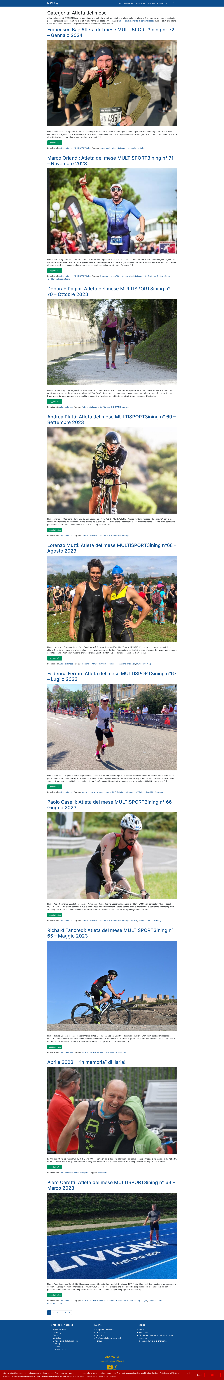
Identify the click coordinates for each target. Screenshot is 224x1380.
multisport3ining (143, 664)
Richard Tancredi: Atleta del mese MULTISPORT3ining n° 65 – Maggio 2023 (110, 933)
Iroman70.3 (114, 276)
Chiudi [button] (199, 1375)
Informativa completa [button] (107, 1376)
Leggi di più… (55, 142)
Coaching (151, 3)
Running (56, 1343)
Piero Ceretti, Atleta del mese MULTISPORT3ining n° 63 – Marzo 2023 (111, 1185)
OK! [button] (212, 1375)
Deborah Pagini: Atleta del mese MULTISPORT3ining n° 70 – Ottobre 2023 (108, 291)
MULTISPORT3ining (82, 148)
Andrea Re (128, 3)
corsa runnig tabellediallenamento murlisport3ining (122, 148)
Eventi (160, 3)
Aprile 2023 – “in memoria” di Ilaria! (86, 1062)
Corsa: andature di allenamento (153, 1341)
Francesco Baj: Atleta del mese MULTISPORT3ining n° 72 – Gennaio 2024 (110, 32)
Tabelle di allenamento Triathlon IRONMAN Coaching (105, 407)
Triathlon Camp (163, 276)
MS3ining (52, 3)
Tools (167, 3)
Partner (99, 1341)
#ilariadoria (102, 1172)
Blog (120, 3)
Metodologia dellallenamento (65, 1341)
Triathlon (152, 276)
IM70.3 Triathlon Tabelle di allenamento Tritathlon (113, 664)
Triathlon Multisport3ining (58, 279)
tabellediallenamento (138, 276)
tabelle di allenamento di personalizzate (136, 21)
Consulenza (140, 3)
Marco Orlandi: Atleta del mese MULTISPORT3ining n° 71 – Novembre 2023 (110, 160)
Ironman (124, 276)
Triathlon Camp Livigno (137, 1300)
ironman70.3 (110, 792)
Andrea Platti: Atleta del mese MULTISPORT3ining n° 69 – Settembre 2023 (111, 419)
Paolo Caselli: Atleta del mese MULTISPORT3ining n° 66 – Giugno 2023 (111, 804)
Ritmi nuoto (144, 1332)
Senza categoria (81, 1172)
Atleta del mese (66, 148)
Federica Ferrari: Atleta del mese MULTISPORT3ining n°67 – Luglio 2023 (112, 676)
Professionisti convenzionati (108, 1338)
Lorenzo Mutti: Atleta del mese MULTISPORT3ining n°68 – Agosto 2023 (111, 548)
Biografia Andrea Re (105, 1329)
